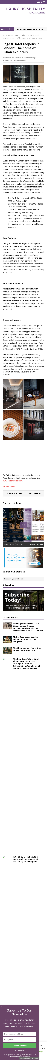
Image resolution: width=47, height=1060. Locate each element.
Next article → (36, 493)
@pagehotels (9, 486)
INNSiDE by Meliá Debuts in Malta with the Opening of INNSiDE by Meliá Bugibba (25, 859)
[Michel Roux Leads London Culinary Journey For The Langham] (7, 641)
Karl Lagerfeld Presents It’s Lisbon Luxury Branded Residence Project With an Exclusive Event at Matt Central (28, 627)
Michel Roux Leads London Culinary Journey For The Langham (25, 639)
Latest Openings (19, 60)
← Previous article (13, 493)
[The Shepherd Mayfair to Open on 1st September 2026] (7, 652)
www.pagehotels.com (12, 481)
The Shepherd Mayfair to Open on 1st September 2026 (27, 649)
